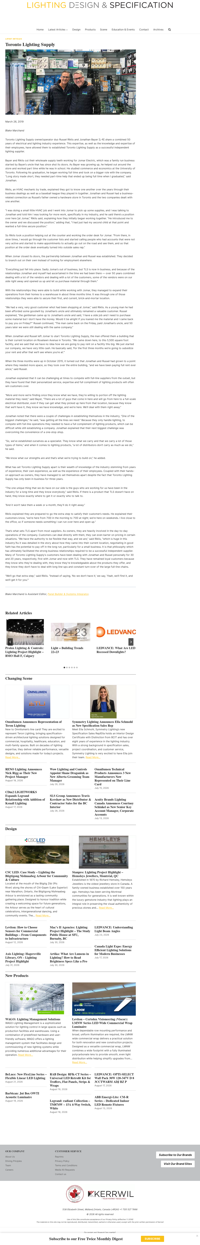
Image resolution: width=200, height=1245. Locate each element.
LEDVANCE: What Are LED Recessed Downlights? (116, 650)
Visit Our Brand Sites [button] (178, 1163)
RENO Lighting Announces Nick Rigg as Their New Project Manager (23, 773)
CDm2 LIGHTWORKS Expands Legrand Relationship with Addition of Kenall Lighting (25, 797)
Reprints (59, 1156)
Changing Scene (18, 678)
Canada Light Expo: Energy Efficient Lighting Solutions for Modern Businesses (113, 950)
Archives (158, 29)
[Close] (197, 1236)
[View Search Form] (169, 30)
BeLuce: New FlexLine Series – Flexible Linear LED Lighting (26, 1076)
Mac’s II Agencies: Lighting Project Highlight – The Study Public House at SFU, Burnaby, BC (70, 932)
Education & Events (123, 29)
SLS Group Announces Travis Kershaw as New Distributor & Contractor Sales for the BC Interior (70, 801)
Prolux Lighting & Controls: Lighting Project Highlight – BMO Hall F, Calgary (24, 652)
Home (40, 29)
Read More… (12, 757)
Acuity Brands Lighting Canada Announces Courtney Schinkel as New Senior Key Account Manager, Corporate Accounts (114, 807)
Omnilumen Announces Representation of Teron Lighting (33, 723)
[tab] (64, 667)
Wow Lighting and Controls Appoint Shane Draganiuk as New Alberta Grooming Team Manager (69, 774)
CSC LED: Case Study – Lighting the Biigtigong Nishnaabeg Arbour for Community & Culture (36, 876)
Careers (9, 1169)
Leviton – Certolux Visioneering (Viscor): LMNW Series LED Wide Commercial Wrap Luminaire (102, 1023)
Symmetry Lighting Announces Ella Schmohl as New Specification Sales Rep (102, 723)
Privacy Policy (62, 1161)
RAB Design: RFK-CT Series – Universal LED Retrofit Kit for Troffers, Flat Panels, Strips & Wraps (70, 1079)
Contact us (60, 1174)
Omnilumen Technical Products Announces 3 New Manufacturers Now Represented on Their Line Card (113, 776)
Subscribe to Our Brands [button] (175, 1155)
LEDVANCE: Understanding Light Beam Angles (114, 929)
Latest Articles (13, 39)
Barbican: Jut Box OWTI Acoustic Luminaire (22, 1095)
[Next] (130, 642)
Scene (103, 29)
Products (90, 29)
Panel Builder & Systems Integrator (68, 594)
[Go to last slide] (10, 642)
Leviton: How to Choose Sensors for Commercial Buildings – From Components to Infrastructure (25, 932)
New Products (16, 975)
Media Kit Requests (65, 1169)
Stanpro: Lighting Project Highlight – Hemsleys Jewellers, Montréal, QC (97, 874)
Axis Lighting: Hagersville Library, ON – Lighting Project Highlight (23, 957)
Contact (144, 29)
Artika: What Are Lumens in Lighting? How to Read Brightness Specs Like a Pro (69, 957)
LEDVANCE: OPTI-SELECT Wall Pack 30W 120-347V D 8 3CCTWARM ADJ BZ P (114, 1078)
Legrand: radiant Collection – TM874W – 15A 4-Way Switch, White (70, 1104)
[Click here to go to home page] (19, 30)
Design (76, 29)
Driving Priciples (13, 1161)
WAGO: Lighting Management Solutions (32, 1019)
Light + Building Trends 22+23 (67, 650)
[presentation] (25, 632)
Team (8, 1165)
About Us (10, 1156)
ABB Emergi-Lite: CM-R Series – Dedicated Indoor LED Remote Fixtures (112, 1100)
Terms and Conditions (66, 1165)
